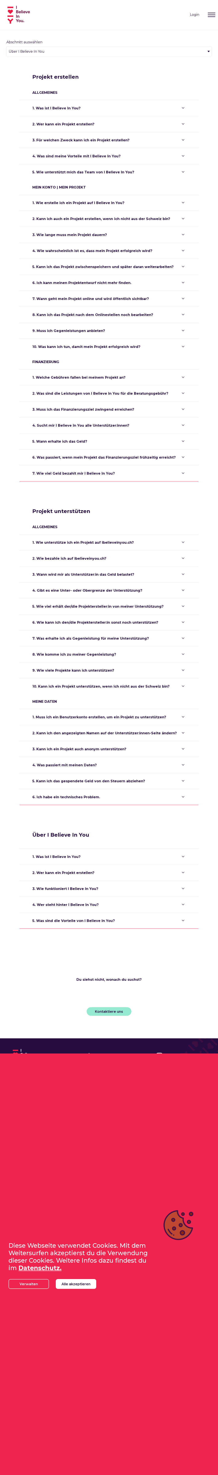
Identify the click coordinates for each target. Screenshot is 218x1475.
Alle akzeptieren (76, 1284)
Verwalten (29, 1284)
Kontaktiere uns (109, 1012)
